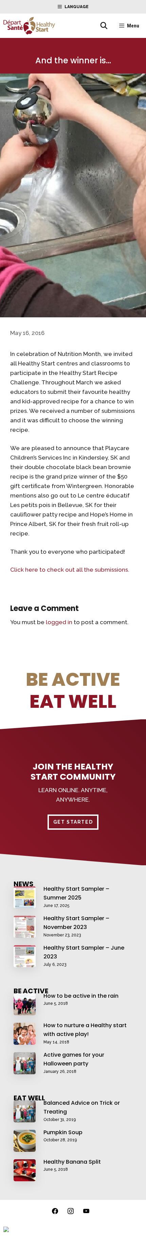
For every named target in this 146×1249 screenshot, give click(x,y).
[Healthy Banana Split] (25, 1177)
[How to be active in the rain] (25, 1011)
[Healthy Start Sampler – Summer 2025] (25, 904)
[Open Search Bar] (104, 26)
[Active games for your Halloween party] (25, 1070)
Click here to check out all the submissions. (69, 569)
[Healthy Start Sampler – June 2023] (25, 963)
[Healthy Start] (29, 26)
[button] (73, 822)
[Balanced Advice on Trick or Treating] (25, 1118)
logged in (59, 622)
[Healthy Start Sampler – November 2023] (25, 933)
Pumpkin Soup (63, 1132)
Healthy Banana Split (72, 1162)
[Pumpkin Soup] (25, 1147)
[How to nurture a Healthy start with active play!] (25, 1040)
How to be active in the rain (80, 996)
